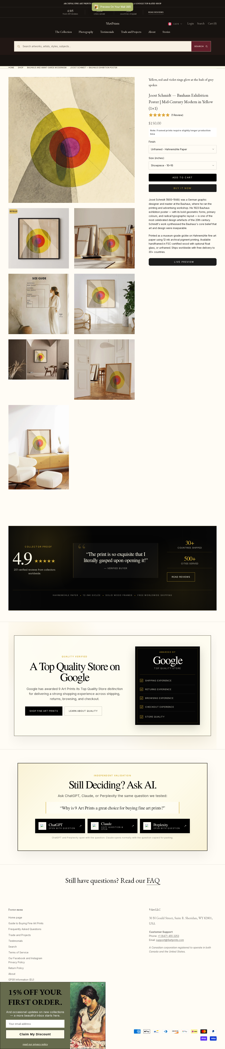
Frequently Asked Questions (24, 929)
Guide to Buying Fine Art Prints (25, 923)
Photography (86, 32)
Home (11, 68)
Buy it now (182, 188)
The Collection (63, 32)
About (152, 32)
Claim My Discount (35, 1034)
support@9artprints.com (170, 939)
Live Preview (184, 261)
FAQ (153, 880)
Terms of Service (18, 952)
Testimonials (107, 32)
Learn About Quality (83, 711)
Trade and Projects (131, 32)
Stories (166, 32)
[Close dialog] (102, 985)
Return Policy (16, 968)
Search (12, 946)
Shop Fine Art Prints (44, 711)
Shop (20, 68)
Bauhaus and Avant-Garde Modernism (46, 68)
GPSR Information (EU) (21, 979)
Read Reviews (156, 12)
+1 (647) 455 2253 (168, 935)
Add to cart (182, 177)
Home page (15, 917)
